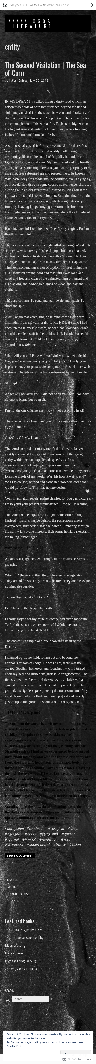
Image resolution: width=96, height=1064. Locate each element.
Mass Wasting (15, 945)
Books (12, 887)
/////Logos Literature (30, 23)
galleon (69, 833)
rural (67, 839)
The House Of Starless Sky (24, 938)
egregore (14, 833)
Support (14, 901)
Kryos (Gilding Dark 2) (20, 961)
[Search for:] (27, 999)
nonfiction (50, 839)
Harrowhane (14, 953)
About (12, 880)
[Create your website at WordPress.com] (48, 5)
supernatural (39, 844)
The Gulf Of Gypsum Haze (24, 930)
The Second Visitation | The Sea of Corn (45, 69)
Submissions (17, 894)
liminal (30, 839)
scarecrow (15, 844)
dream (75, 828)
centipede (36, 828)
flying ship (50, 833)
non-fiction (15, 828)
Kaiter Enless (18, 80)
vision (76, 844)
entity (31, 833)
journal (13, 839)
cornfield (57, 828)
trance (61, 844)
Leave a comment (20, 855)
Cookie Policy (15, 1046)
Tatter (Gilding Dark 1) (21, 969)
